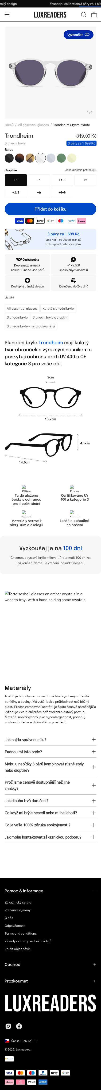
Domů (9, 124)
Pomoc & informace (24, 890)
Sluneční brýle (17, 317)
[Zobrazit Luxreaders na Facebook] (19, 1026)
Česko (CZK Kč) (21, 1041)
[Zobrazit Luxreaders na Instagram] (8, 1026)
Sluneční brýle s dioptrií (50, 317)
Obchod (12, 964)
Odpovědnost (15, 925)
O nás (9, 917)
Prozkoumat (16, 980)
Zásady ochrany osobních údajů (28, 941)
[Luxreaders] (50, 14)
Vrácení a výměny (18, 909)
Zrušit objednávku (18, 948)
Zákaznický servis (18, 902)
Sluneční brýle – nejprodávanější (31, 326)
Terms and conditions (21, 933)
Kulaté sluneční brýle (58, 308)
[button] (83, 14)
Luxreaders (23, 1049)
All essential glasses (33, 124)
